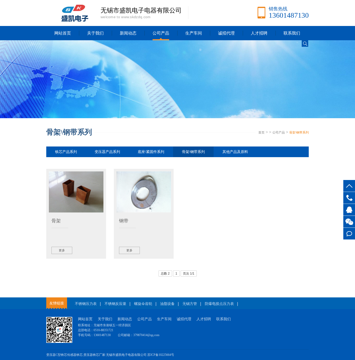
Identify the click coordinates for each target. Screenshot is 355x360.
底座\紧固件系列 (151, 152)
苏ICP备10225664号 (160, 355)
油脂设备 (167, 304)
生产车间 (193, 33)
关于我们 (95, 33)
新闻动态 (128, 33)
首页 (261, 132)
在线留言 (349, 233)
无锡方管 (189, 304)
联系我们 (292, 33)
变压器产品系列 (107, 152)
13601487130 (349, 198)
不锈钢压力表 (86, 304)
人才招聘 (259, 33)
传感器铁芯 (75, 355)
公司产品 (161, 33)
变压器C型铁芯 (56, 355)
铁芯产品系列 (66, 152)
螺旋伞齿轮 (143, 304)
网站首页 (62, 33)
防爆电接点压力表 (219, 304)
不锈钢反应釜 (115, 304)
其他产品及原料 (235, 152)
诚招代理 (226, 33)
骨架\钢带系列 (299, 132)
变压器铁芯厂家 (94, 355)
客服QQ (349, 210)
